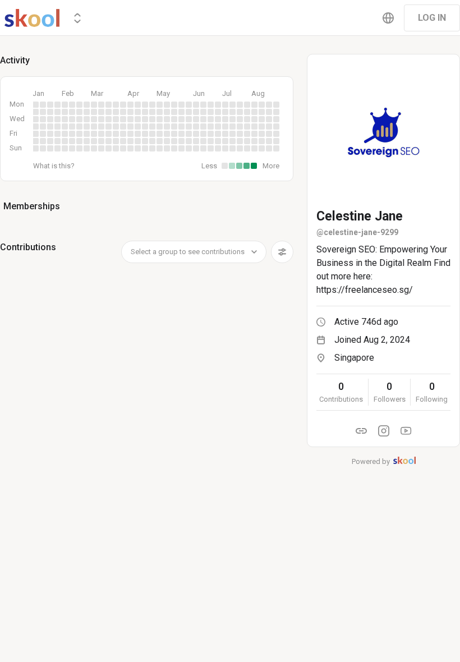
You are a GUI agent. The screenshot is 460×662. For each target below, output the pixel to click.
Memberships (31, 206)
